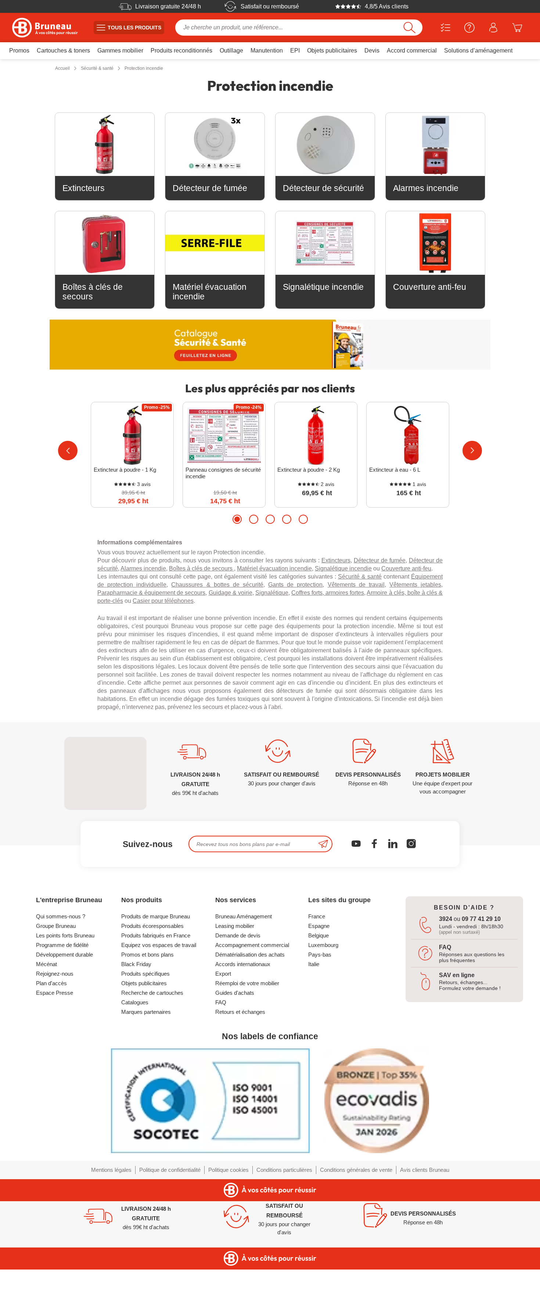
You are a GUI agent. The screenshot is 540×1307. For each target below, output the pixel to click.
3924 (445, 919)
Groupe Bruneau (56, 926)
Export (223, 974)
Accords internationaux (242, 964)
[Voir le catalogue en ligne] (270, 345)
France (316, 916)
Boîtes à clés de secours (201, 568)
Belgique (318, 935)
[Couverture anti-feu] (435, 242)
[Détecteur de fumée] (214, 144)
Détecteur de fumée (380, 560)
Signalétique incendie (343, 568)
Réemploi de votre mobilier (247, 983)
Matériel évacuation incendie (274, 568)
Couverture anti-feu (406, 568)
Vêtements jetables (415, 585)
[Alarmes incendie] (435, 144)
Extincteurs (335, 560)
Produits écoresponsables (152, 926)
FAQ (220, 1002)
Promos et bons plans (147, 954)
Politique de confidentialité (170, 1170)
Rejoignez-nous (54, 974)
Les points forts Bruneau (65, 935)
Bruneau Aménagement (243, 916)
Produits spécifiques (145, 974)
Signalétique (271, 593)
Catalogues (134, 1002)
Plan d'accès (51, 983)
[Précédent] (68, 450)
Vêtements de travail (356, 585)
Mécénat (46, 964)
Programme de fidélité (62, 945)
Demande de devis (237, 935)
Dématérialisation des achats (250, 954)
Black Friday (136, 964)
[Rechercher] (409, 27)
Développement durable (64, 954)
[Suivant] (472, 450)
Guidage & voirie (230, 593)
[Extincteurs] (104, 144)
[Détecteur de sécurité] (325, 144)
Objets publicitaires (144, 983)
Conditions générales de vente (356, 1170)
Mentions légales (111, 1170)
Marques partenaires (146, 1012)
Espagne (319, 926)
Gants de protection (295, 585)
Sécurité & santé (360, 576)
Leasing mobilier (234, 926)
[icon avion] (323, 844)
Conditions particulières (284, 1170)
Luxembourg (323, 945)
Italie (313, 964)
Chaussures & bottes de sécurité (217, 585)
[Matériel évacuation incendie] (214, 242)
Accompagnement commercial (252, 945)
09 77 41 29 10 (481, 919)
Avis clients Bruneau (424, 1170)
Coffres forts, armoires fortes (327, 593)
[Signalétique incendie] (325, 242)
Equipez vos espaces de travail (158, 945)
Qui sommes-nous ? (60, 916)
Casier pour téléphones (163, 601)
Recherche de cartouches (152, 993)
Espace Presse (54, 993)
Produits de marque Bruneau (155, 916)
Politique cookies (228, 1170)
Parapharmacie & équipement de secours (151, 593)
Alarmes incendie (143, 568)
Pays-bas (319, 954)
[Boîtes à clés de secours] (104, 242)
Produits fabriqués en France (155, 935)
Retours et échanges (240, 1012)
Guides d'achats (234, 993)
